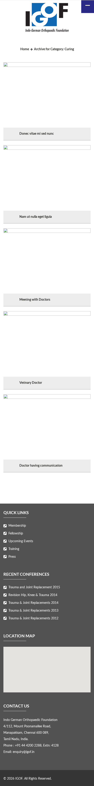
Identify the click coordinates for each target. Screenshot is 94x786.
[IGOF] (47, 18)
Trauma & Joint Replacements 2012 (33, 618)
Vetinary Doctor (30, 382)
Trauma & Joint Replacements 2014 (33, 603)
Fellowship (15, 533)
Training (13, 549)
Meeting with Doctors (34, 299)
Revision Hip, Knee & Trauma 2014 (32, 595)
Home (24, 49)
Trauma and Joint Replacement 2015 (34, 587)
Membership (17, 525)
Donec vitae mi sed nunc (36, 133)
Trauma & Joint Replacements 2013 (33, 610)
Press (12, 556)
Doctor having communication (41, 465)
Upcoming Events (20, 541)
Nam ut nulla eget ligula (35, 216)
